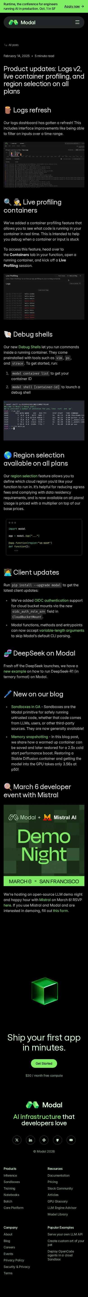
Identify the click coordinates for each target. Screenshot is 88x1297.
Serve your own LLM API (65, 1234)
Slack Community (60, 1188)
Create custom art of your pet (66, 1243)
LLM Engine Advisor (62, 1208)
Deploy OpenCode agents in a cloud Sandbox (61, 1255)
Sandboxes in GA (25, 706)
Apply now (72, 6)
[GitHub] (57, 1140)
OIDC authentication (52, 600)
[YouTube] (71, 1140)
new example (15, 671)
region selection (24, 476)
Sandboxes (12, 1182)
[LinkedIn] (30, 1140)
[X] (16, 1140)
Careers (9, 1247)
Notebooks (11, 1195)
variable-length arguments (61, 630)
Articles (53, 1195)
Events (8, 1254)
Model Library (58, 1214)
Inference (10, 1175)
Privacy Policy (14, 1260)
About (8, 1234)
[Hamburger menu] (77, 22)
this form (60, 910)
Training (9, 1188)
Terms (8, 1273)
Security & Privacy (17, 1267)
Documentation (58, 1175)
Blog (7, 1241)
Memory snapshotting (29, 736)
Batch (8, 1201)
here (7, 905)
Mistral (45, 899)
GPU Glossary (58, 1201)
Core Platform (13, 1208)
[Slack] (44, 1140)
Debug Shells (30, 347)
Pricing (53, 1182)
